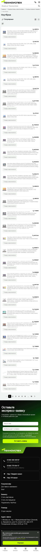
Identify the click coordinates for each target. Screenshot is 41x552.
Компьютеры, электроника (16, 9)
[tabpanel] (20, 209)
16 (31, 396)
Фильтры (2, 23)
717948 (36, 369)
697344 (36, 235)
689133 (36, 198)
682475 (36, 174)
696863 (36, 272)
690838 (36, 223)
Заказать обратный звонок (35, 2)
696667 (36, 260)
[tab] (35, 19)
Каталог (15, 550)
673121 (37, 113)
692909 (36, 162)
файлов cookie (21, 538)
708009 (36, 125)
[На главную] (11, 450)
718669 (36, 346)
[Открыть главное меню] (39, 2)
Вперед (34, 396)
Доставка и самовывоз (9, 487)
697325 (36, 284)
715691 (37, 358)
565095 (36, 53)
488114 (36, 29)
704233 (36, 309)
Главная (3, 9)
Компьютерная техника (33, 9)
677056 (36, 101)
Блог (3, 489)
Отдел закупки (6, 511)
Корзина (25, 550)
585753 (36, 77)
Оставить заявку (20, 441)
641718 (36, 88)
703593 (36, 334)
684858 (36, 137)
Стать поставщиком (8, 500)
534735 (36, 41)
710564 (36, 382)
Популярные (8, 19)
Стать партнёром (7, 497)
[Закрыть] (38, 532)
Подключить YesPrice (8, 503)
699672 (36, 247)
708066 (36, 321)
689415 (36, 186)
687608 (36, 149)
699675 (36, 297)
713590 (36, 210)
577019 (36, 65)
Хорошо (20, 543)
